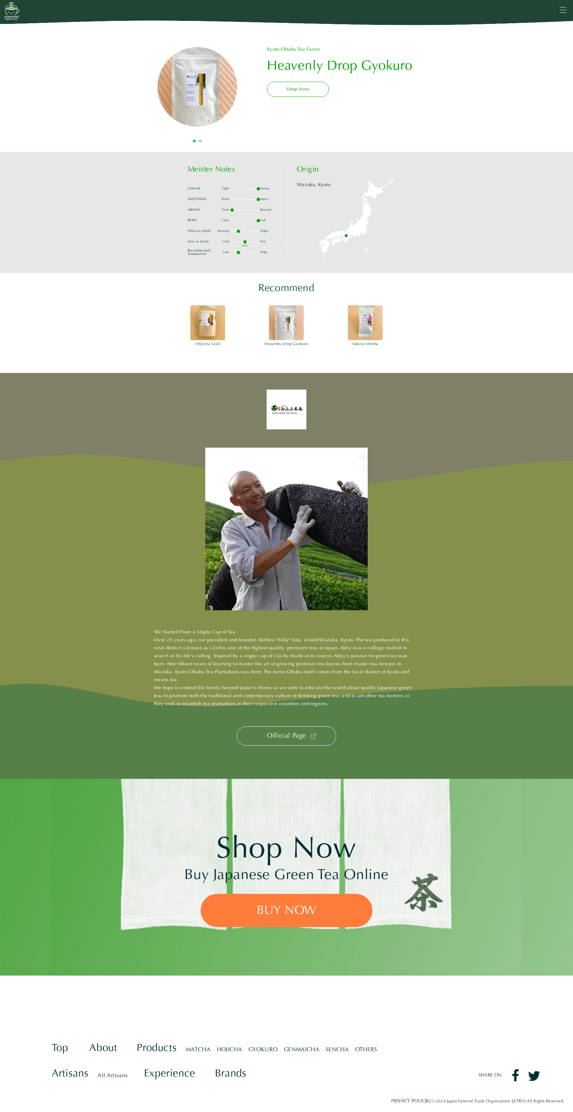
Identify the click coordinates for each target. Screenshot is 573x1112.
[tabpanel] (197, 87)
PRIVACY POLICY (410, 1101)
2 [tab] (200, 141)
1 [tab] (194, 141)
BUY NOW (286, 911)
